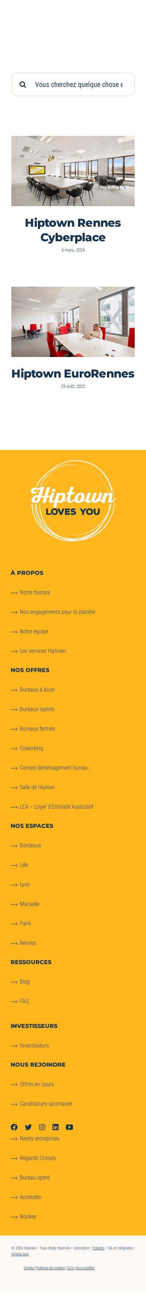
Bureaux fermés (37, 728)
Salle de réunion (37, 787)
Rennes (28, 943)
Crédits (29, 1268)
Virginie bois (20, 1254)
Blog (25, 981)
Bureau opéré (35, 1177)
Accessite (30, 1197)
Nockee (28, 1216)
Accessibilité (85, 1268)
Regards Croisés (38, 1158)
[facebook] (14, 1127)
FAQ (24, 1001)
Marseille (29, 904)
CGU (70, 1268)
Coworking (31, 748)
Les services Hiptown (43, 651)
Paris (25, 923)
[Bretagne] (73, 171)
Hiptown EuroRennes (72, 373)
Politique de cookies (50, 1268)
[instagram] (42, 1127)
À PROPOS (27, 573)
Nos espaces (32, 826)
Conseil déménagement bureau (54, 767)
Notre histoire (35, 592)
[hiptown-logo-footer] (73, 463)
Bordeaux (30, 845)
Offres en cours (37, 1084)
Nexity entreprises (40, 1138)
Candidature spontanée (46, 1103)
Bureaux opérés (37, 709)
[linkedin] (55, 1127)
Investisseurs (34, 1045)
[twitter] (28, 1127)
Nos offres (30, 670)
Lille (24, 865)
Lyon (25, 884)
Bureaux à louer (37, 689)
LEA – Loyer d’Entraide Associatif (57, 806)
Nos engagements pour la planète (57, 612)
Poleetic (98, 1248)
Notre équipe (34, 631)
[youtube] (69, 1127)
